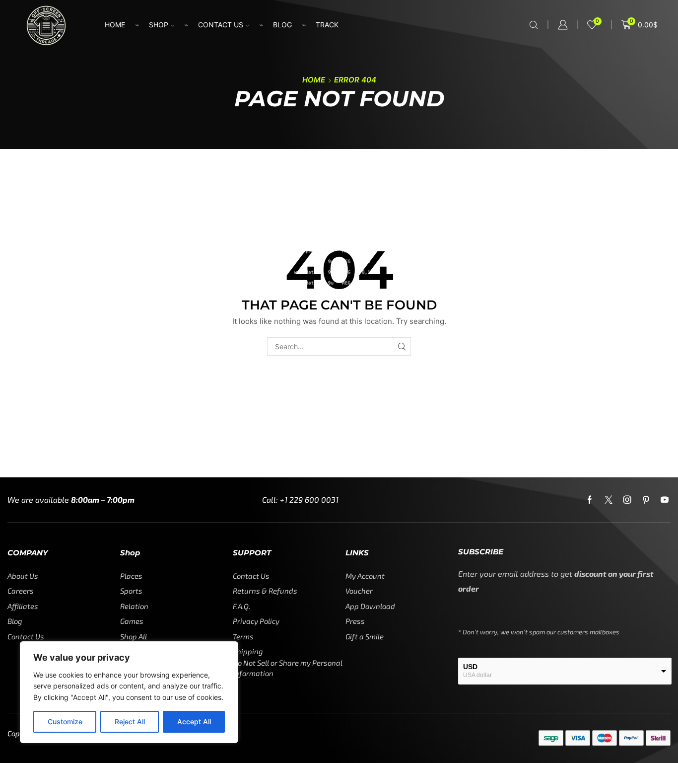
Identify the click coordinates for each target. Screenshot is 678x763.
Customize (65, 721)
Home (115, 24)
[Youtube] (665, 500)
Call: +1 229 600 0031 (300, 499)
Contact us (220, 24)
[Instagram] (627, 500)
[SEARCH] (402, 346)
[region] (129, 692)
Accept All (194, 721)
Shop (158, 24)
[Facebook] (590, 500)
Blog (282, 24)
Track (327, 24)
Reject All (130, 721)
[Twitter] (608, 500)
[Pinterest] (646, 500)
